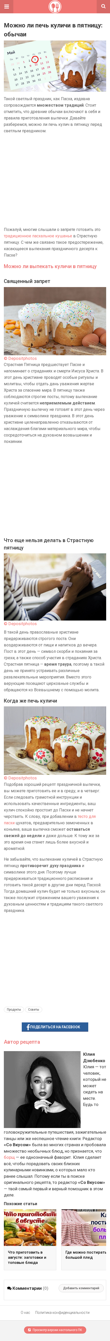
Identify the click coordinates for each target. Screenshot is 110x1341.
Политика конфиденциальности (62, 1312)
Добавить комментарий (81, 1288)
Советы (33, 1009)
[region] (55, 180)
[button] (6, 6)
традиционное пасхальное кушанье (38, 235)
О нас (25, 1312)
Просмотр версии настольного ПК (57, 1330)
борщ (9, 1157)
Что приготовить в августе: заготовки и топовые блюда (27, 1257)
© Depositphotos (20, 358)
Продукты (14, 1009)
